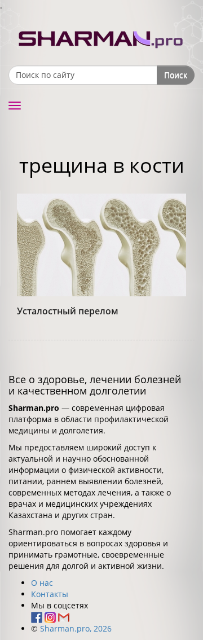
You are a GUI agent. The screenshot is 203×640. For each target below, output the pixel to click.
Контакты (49, 594)
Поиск (175, 74)
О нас (42, 582)
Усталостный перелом (67, 311)
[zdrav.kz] (101, 37)
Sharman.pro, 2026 (76, 628)
